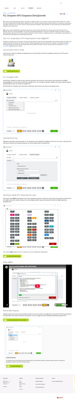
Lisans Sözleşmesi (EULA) (57, 381)
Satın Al (22, 8)
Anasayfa (6, 8)
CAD (20, 385)
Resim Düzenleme (39, 378)
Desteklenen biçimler (11, 13)
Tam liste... (21, 389)
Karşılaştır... (5, 386)
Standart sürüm (6, 382)
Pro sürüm (5, 383)
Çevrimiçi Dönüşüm (40, 387)
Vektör (20, 386)
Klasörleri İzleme (39, 381)
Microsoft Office (22, 383)
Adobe (20, 382)
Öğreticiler (39, 8)
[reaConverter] (9, 3)
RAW (20, 381)
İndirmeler (5, 378)
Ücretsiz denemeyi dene (13, 256)
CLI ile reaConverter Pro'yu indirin (17, 320)
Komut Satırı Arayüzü (40, 384)
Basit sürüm (7, 381)
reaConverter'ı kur (13, 71)
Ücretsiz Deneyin (15, 366)
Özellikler (31, 8)
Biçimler (21, 378)
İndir (15, 8)
